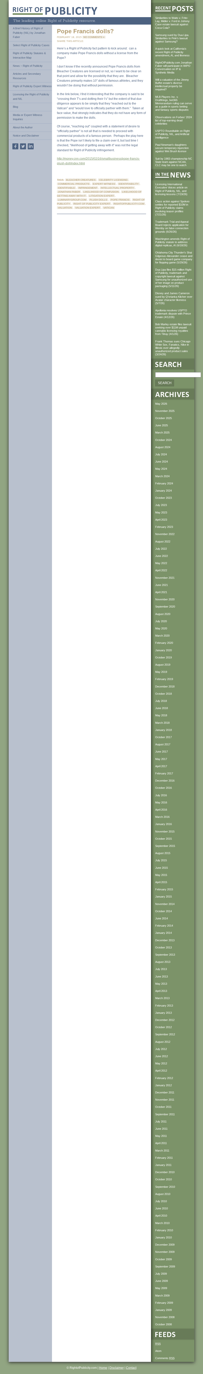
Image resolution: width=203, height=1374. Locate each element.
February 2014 (164, 925)
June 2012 (161, 1056)
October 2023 (163, 497)
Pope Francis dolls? (85, 31)
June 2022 (161, 555)
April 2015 (161, 882)
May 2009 (161, 1288)
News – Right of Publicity (28, 65)
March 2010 (162, 1223)
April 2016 (161, 809)
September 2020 (165, 606)
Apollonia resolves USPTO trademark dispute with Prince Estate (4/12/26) (173, 313)
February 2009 (164, 1302)
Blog (15, 106)
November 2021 (165, 577)
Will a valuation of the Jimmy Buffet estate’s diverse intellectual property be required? (172, 84)
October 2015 (163, 838)
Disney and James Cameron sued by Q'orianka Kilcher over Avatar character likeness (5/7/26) (173, 298)
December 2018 (165, 686)
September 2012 (165, 1034)
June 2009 (161, 1280)
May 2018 (161, 715)
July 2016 (161, 795)
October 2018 (163, 693)
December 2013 (165, 940)
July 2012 (161, 1049)
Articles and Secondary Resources (27, 76)
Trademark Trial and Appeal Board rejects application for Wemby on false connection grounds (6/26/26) (172, 226)
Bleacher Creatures (81, 180)
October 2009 (163, 1259)
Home (103, 1368)
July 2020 (161, 621)
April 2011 (161, 1143)
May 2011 (161, 1135)
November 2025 (165, 410)
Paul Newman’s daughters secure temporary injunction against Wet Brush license (172, 148)
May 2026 (161, 403)
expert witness (104, 183)
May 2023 (161, 512)
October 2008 (163, 1324)
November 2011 (164, 1099)
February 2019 (164, 679)
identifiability (129, 183)
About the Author (23, 127)
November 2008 (165, 1317)
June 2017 (161, 751)
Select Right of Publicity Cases (31, 45)
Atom (158, 1350)
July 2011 (161, 1121)
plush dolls (98, 199)
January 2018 (163, 729)
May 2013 (161, 983)
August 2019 (162, 664)
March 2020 (162, 635)
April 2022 (161, 570)
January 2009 (163, 1309)
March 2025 (162, 432)
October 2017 (163, 737)
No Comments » (93, 37)
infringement (87, 187)
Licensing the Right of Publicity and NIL (31, 96)
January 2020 (163, 650)
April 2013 (161, 990)
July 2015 (161, 860)
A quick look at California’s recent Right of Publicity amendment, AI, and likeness (172, 52)
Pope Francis (120, 199)
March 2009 (162, 1295)
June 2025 (161, 425)
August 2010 (162, 1194)
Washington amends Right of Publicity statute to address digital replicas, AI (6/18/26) (172, 242)
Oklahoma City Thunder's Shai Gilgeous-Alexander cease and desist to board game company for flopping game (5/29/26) (173, 257)
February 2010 (164, 1230)
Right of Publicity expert (92, 203)
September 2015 (165, 845)
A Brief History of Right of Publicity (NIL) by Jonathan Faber (29, 32)
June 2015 (161, 867)
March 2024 (162, 476)
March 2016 (162, 816)
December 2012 (165, 1019)
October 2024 (163, 439)
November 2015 (165, 831)
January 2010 (163, 1237)
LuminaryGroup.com (72, 199)
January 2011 (163, 1164)
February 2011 (164, 1157)
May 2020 (161, 628)
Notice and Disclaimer (26, 135)
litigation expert (101, 195)
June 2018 (161, 708)
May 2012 (161, 1063)
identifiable (66, 187)
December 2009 (165, 1244)
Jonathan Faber (69, 191)
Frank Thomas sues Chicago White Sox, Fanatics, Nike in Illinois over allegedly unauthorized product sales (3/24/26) (172, 348)
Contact (131, 1368)
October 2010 (163, 1179)
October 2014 (163, 911)
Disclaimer (116, 1368)
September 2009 (165, 1266)
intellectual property (117, 187)
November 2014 (165, 904)
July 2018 (161, 700)
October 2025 (163, 418)
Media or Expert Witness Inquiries (27, 117)
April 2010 (161, 1215)
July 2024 (161, 454)
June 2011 (161, 1128)
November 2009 (165, 1251)
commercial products (73, 183)
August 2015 (162, 853)
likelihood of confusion (101, 191)
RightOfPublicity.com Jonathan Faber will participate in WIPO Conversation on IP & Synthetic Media (173, 67)
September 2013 (165, 954)
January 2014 (163, 932)
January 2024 (163, 490)
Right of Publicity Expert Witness (32, 86)
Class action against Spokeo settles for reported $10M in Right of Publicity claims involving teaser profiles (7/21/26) (172, 208)
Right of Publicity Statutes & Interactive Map (29, 55)
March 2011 (162, 1150)
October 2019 (163, 657)
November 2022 (165, 534)
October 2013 (163, 947)
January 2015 (163, 896)
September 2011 (165, 1114)
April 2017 (161, 766)
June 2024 (161, 461)
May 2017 (161, 759)
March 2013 (162, 998)
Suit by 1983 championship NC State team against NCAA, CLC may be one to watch (173, 162)
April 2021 (161, 592)
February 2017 (164, 773)
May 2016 (161, 802)
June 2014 (161, 918)
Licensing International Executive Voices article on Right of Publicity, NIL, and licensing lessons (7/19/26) (171, 189)
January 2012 (163, 1085)
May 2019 (161, 671)
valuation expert (87, 207)
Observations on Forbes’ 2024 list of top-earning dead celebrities (173, 120)
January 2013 (163, 1012)
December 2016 (165, 780)
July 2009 (161, 1273)
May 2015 (161, 874)
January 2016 (163, 824)
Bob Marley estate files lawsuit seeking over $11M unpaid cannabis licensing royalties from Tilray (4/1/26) (173, 329)
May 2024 (161, 468)
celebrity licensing (113, 180)
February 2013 (164, 1005)
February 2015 (164, 889)
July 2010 (161, 1201)
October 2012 (163, 1027)
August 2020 (162, 614)
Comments (165, 1358)
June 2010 (161, 1208)
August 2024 (162, 447)
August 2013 (162, 961)
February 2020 (164, 642)
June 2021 (161, 584)
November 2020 (165, 599)
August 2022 (162, 541)
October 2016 (163, 787)
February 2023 (164, 526)
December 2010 (165, 1172)
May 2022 (161, 563)
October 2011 (163, 1106)
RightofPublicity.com (129, 203)
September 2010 (165, 1186)
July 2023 (161, 505)
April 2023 (161, 519)
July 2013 (161, 969)
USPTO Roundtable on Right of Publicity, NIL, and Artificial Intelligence (172, 134)
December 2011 (164, 1092)
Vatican (108, 207)
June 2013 (161, 976)
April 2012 (161, 1070)
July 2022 (161, 548)
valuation (65, 207)
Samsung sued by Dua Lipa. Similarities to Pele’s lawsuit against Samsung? (172, 38)
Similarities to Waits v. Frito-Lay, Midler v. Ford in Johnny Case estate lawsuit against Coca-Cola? (172, 22)
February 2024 (164, 483)
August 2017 (162, 744)
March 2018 (162, 722)
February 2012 (164, 1078)
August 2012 (162, 1041)
